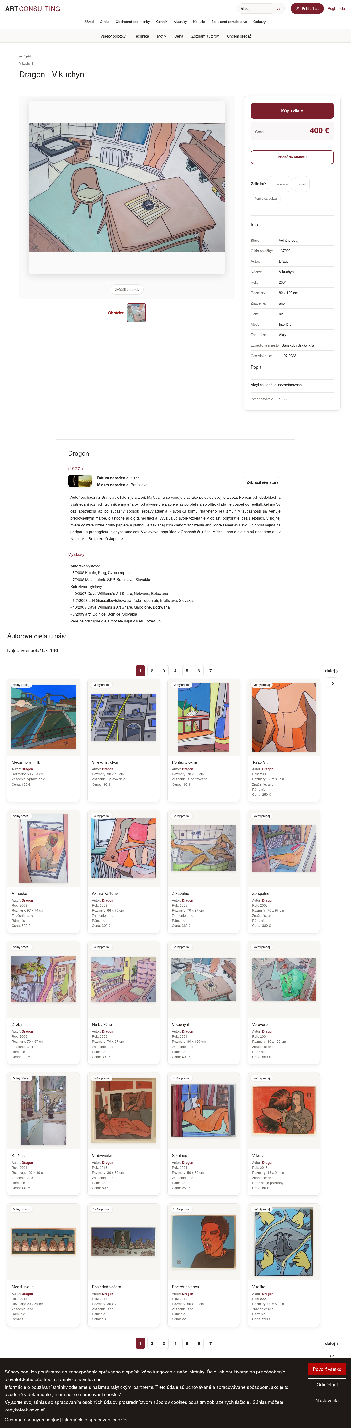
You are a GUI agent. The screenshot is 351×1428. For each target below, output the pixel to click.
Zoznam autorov (205, 36)
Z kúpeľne (180, 893)
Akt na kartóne (105, 893)
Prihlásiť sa (310, 8)
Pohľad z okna (184, 762)
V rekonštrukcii (105, 762)
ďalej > (332, 670)
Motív (161, 36)
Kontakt (199, 21)
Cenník (161, 21)
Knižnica (19, 1155)
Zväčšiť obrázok (127, 289)
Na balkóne (102, 1024)
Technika (141, 36)
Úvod (89, 21)
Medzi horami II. (26, 762)
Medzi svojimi (24, 1286)
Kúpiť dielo (292, 110)
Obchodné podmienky (133, 21)
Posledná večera (106, 1286)
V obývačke (102, 1155)
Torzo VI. (260, 762)
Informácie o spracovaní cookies (95, 1419)
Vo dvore (260, 1024)
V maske (19, 893)
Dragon (27, 769)
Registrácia (336, 8)
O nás (104, 21)
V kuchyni (180, 1024)
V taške (258, 1286)
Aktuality (180, 21)
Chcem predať (239, 36)
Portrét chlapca (185, 1286)
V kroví (258, 1155)
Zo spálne (260, 893)
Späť (25, 56)
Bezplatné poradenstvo (229, 21)
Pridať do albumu (292, 157)
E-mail (301, 184)
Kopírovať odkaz (265, 198)
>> (332, 683)
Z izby (17, 1024)
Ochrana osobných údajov (32, 1419)
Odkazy (259, 21)
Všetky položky (113, 36)
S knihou (179, 1155)
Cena (178, 36)
